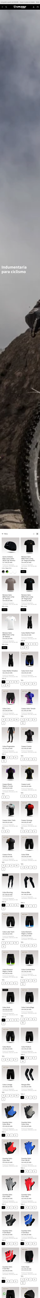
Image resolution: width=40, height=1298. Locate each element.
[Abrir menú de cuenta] (34, 7)
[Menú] (2, 7)
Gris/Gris (11, 571)
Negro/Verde (7, 571)
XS (26, 647)
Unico (23, 571)
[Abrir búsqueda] (6, 7)
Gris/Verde (14, 571)
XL (30, 644)
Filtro (6, 534)
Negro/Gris (3, 571)
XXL (35, 644)
